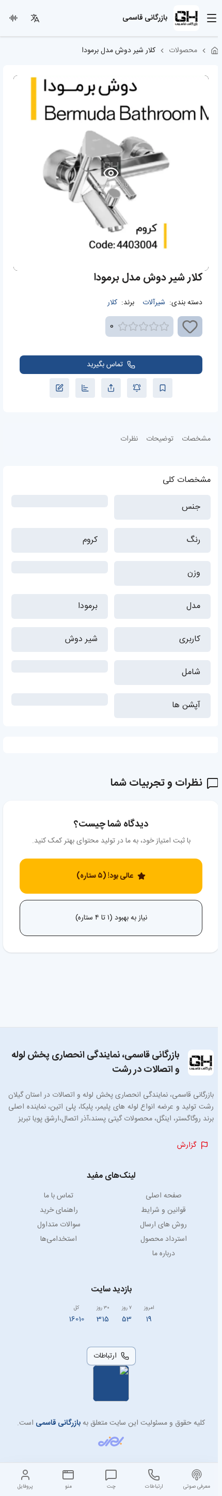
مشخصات (196, 439)
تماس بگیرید (105, 365)
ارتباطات (105, 1356)
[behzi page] (111, 1441)
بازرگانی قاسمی (58, 1423)
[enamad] (111, 1383)
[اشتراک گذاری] (111, 388)
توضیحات (159, 439)
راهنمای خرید (59, 1210)
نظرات (129, 439)
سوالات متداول (59, 1225)
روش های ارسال (163, 1225)
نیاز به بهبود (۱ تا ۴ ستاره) (111, 918)
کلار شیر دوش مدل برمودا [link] (118, 50)
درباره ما (163, 1254)
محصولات (183, 50)
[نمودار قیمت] (85, 388)
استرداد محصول (163, 1239)
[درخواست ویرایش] (59, 388)
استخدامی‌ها (58, 1239)
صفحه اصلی (164, 1196)
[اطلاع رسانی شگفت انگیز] (137, 388)
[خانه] (215, 50)
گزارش (186, 1145)
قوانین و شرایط (163, 1210)
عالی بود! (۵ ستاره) (104, 876)
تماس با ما (58, 1196)
